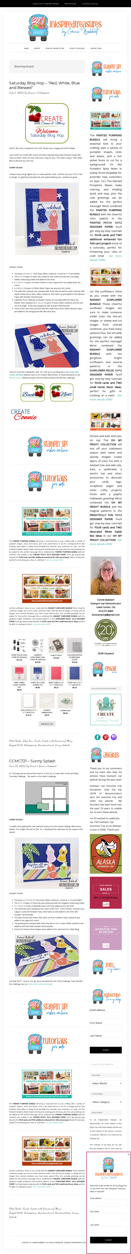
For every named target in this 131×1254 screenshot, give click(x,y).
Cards (38, 740)
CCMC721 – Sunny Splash (32, 761)
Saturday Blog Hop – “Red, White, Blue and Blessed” (44, 85)
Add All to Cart (47, 724)
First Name (96, 1022)
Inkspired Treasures (65, 28)
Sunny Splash (62, 745)
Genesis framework (72, 1242)
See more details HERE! (54, 560)
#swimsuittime (62, 1212)
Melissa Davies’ (15, 377)
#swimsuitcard (46, 745)
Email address (97, 1009)
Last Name (96, 1035)
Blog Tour (28, 740)
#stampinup (30, 745)
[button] (107, 46)
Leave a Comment (48, 766)
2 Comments (43, 92)
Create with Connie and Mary (57, 740)
